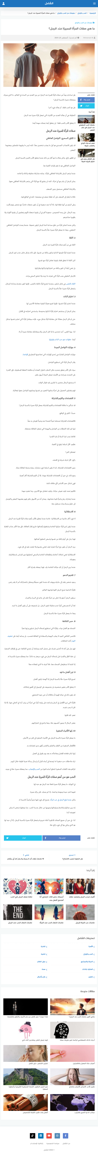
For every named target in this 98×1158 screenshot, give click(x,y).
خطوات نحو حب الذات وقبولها (60, 339)
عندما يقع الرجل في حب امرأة (61, 800)
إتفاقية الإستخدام (36, 1143)
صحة (43, 969)
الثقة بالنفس (70, 284)
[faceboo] (65, 1135)
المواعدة (25, 354)
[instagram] (57, 1135)
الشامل (49, 3)
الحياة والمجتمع (87, 961)
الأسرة (91, 946)
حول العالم (41, 961)
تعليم (90, 977)
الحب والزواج (88, 954)
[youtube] (49, 1135)
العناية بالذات (87, 969)
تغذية (43, 946)
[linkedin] (41, 1135)
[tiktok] (32, 1135)
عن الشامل (66, 1143)
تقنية (43, 954)
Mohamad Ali (88, 37)
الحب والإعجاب (34, 769)
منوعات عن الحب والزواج (83, 22)
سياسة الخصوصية (52, 1143)
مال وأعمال (41, 977)
